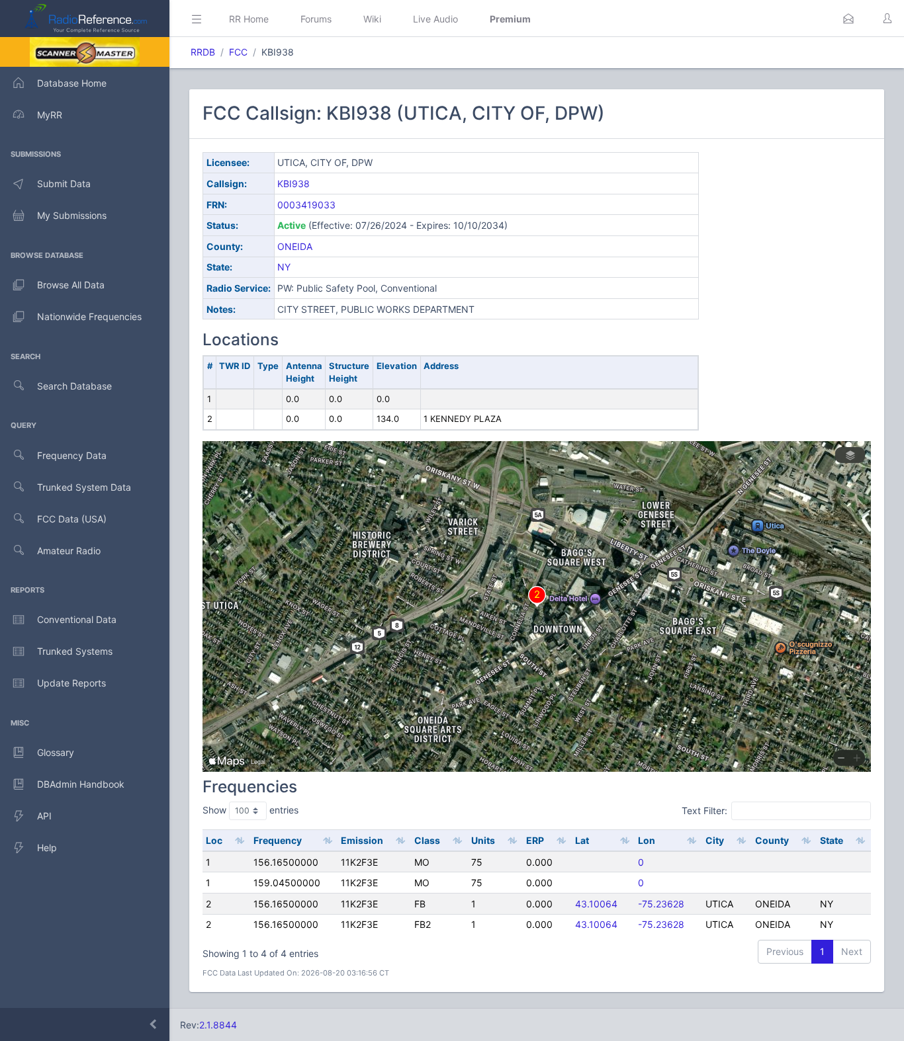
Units (483, 840)
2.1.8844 (218, 1024)
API (44, 815)
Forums (316, 18)
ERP (535, 840)
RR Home (249, 18)
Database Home (72, 83)
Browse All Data (71, 284)
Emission (362, 840)
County (772, 840)
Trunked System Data (84, 487)
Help (47, 847)
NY (284, 266)
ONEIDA (294, 246)
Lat (582, 840)
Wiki (372, 18)
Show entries (250, 809)
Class (427, 840)
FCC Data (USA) (72, 518)
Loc (214, 840)
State (831, 840)
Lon (646, 840)
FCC (238, 52)
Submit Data (64, 183)
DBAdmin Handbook (80, 784)
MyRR (49, 114)
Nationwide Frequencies (89, 316)
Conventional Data (76, 619)
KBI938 (293, 183)
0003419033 (306, 204)
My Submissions (72, 215)
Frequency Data (72, 455)
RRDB (203, 52)
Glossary (55, 752)
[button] (848, 18)
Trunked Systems (75, 651)
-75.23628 (661, 903)
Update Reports (71, 682)
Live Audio (435, 18)
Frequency (277, 840)
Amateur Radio (69, 550)
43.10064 (596, 903)
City (714, 840)
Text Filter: (704, 810)
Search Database (74, 386)
